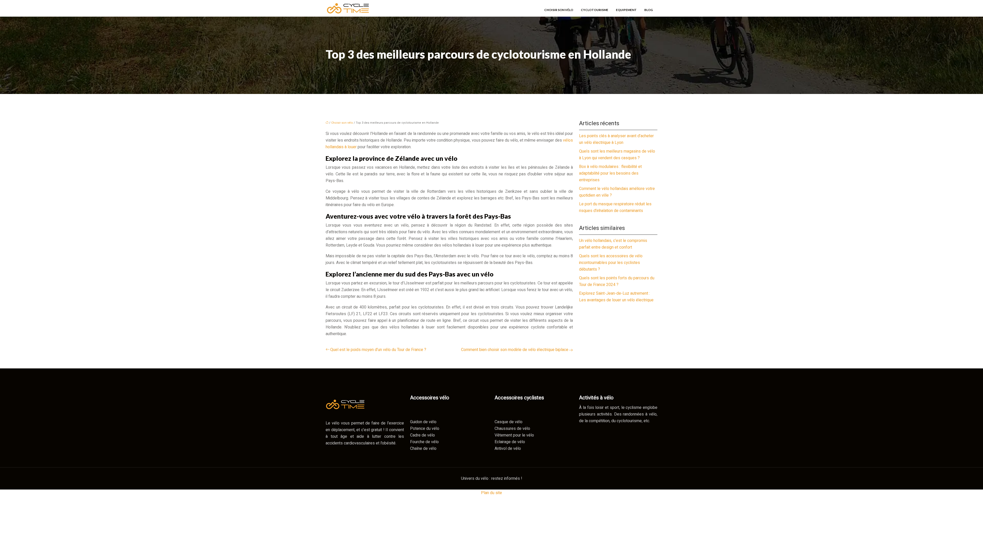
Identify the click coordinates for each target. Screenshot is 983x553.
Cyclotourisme (594, 10)
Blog (648, 10)
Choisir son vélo (558, 10)
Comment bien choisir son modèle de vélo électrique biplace (514, 350)
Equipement (626, 10)
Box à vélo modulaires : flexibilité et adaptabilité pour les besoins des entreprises (610, 173)
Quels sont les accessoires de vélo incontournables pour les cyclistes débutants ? (611, 262)
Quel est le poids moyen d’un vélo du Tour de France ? (378, 350)
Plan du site (491, 493)
